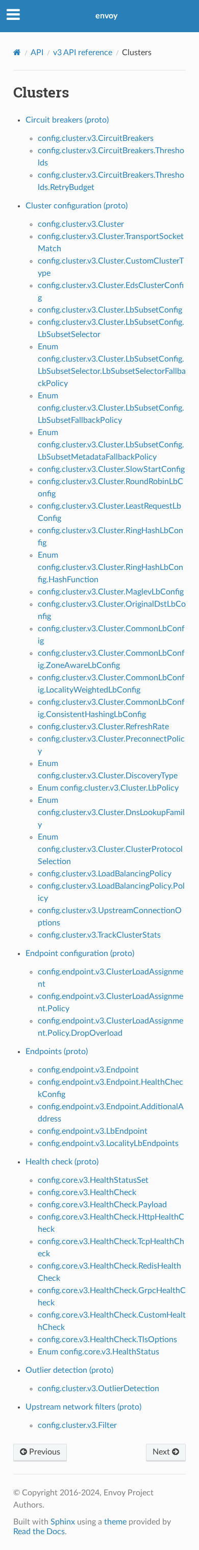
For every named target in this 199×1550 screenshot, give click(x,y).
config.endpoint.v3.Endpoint (88, 1070)
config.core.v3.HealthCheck (87, 1192)
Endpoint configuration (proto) (80, 953)
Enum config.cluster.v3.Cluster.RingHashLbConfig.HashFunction (110, 567)
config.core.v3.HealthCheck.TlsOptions (107, 1340)
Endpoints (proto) (57, 1051)
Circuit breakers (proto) (67, 120)
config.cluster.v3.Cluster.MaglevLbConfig (111, 592)
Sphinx (63, 1522)
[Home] (17, 52)
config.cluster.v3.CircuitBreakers (96, 138)
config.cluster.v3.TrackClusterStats (99, 935)
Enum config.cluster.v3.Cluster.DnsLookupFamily (111, 812)
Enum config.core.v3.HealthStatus (98, 1352)
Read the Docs (39, 1532)
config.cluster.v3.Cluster (81, 224)
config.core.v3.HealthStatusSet (93, 1180)
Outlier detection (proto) (69, 1370)
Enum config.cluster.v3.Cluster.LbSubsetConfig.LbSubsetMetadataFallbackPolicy (111, 444)
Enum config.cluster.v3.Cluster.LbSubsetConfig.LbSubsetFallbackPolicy (111, 408)
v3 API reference (82, 53)
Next (162, 1452)
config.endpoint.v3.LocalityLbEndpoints (108, 1143)
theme (115, 1522)
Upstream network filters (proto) (83, 1407)
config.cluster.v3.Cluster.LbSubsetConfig (110, 310)
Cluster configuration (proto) (77, 206)
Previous (43, 1452)
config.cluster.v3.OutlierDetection (98, 1389)
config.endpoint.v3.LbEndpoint (92, 1131)
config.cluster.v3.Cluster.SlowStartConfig (111, 469)
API (37, 53)
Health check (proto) (62, 1162)
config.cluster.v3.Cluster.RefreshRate (103, 727)
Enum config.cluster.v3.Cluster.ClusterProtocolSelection (110, 849)
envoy (106, 16)
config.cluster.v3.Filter (77, 1425)
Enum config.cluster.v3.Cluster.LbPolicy (108, 788)
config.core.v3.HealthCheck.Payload (102, 1205)
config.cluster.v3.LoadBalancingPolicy (104, 874)
